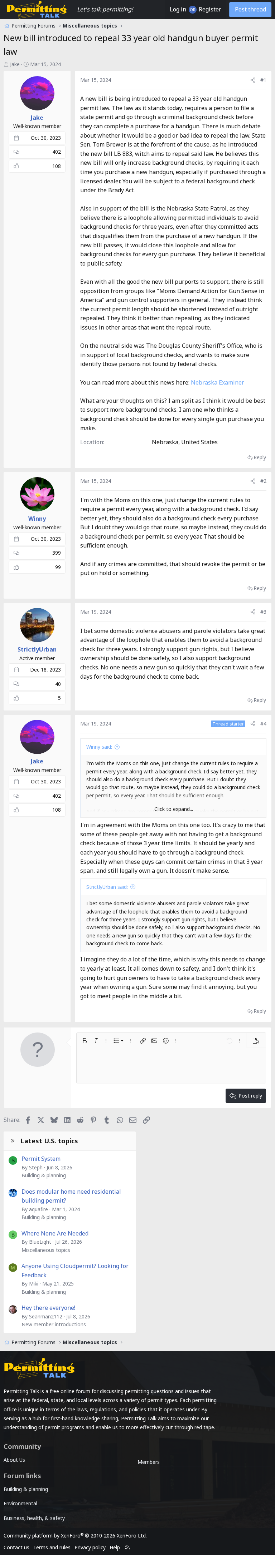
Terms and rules (52, 1547)
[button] (84, 1040)
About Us (14, 1459)
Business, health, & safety (34, 1518)
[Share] (253, 80)
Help (115, 1547)
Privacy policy (90, 1547)
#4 (263, 723)
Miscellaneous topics (45, 1250)
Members (149, 1462)
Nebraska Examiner (217, 382)
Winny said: (99, 746)
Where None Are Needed (54, 1233)
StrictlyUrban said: (107, 886)
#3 (263, 611)
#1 (263, 79)
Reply (260, 457)
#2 (263, 480)
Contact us (16, 1547)
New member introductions (53, 1324)
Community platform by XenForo (75, 1535)
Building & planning (43, 1175)
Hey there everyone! (48, 1308)
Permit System (41, 1159)
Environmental (20, 1503)
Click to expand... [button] (173, 809)
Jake (15, 64)
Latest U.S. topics (49, 1140)
